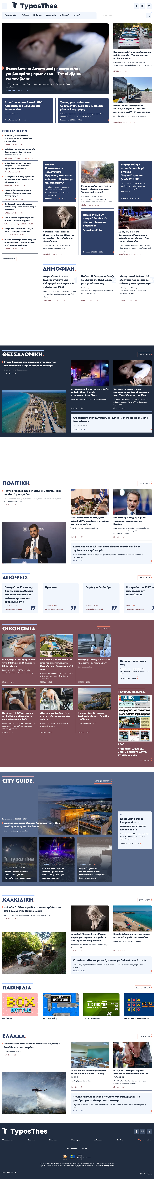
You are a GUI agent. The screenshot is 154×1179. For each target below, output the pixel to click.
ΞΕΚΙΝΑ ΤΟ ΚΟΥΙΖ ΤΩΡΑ (130, 843)
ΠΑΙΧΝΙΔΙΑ (16, 988)
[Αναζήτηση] (148, 15)
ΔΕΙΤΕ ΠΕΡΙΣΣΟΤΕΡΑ (102, 781)
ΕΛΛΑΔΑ (13, 1036)
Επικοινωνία (72, 1148)
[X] (149, 6)
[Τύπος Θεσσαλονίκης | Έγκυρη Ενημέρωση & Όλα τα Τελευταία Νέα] (35, 6)
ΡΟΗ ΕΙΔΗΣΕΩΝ (14, 131)
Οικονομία (51, 15)
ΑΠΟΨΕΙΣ (15, 577)
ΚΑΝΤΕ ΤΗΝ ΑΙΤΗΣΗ (128, 678)
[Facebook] (136, 6)
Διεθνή (77, 15)
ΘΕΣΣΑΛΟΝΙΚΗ (22, 354)
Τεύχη (84, 1148)
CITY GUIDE (17, 781)
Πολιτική (37, 15)
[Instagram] (142, 6)
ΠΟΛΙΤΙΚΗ (15, 483)
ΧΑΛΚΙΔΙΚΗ (17, 900)
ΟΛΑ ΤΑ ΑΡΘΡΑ (9, 258)
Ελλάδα (25, 15)
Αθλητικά (64, 15)
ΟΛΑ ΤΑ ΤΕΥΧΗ (144, 760)
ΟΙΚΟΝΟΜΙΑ (18, 629)
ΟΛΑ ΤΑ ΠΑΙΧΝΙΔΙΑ (143, 988)
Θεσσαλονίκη (11, 15)
